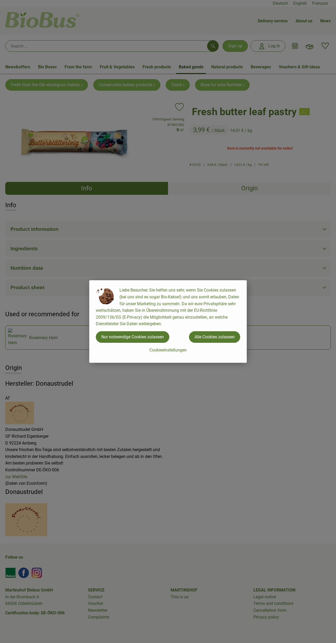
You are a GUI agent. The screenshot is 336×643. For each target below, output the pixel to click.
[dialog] (168, 321)
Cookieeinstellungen (168, 350)
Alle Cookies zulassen (215, 336)
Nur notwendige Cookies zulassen (132, 336)
